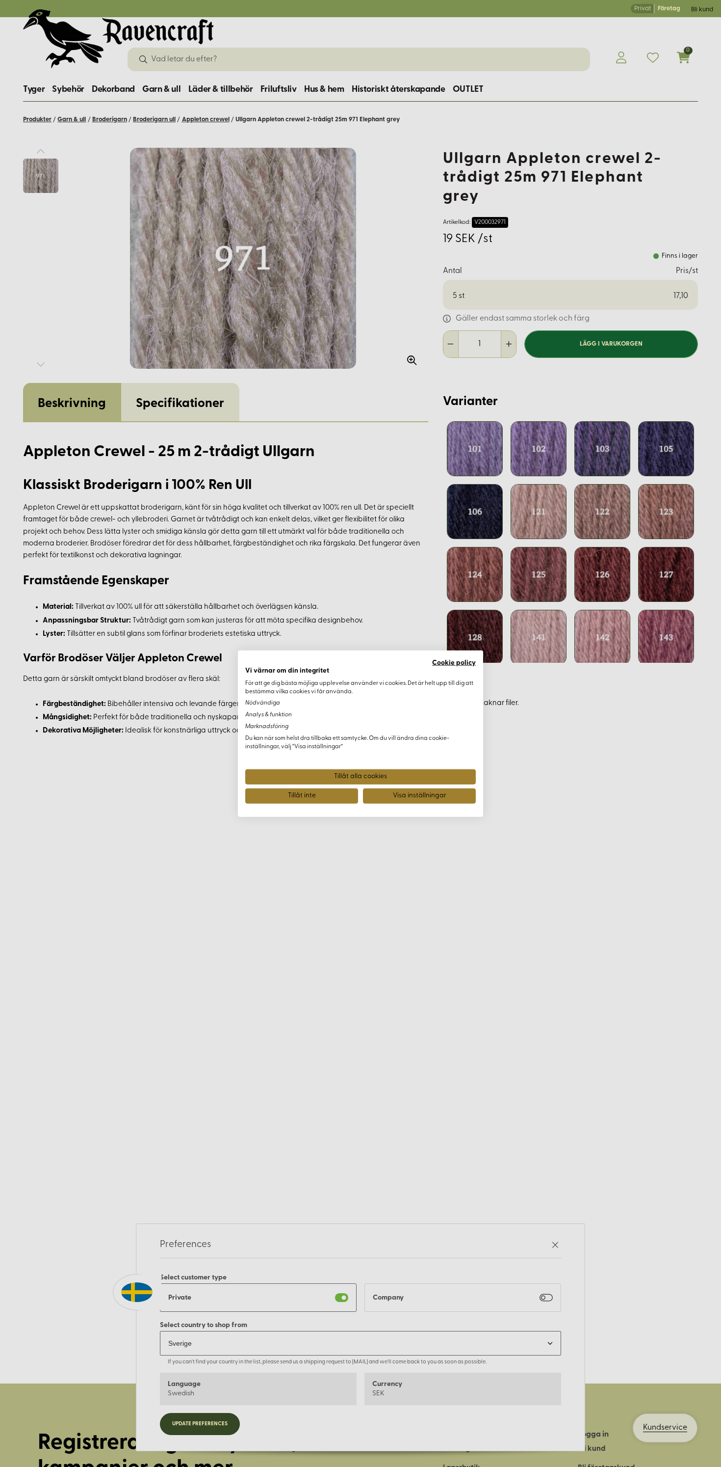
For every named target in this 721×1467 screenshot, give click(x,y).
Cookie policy (454, 663)
